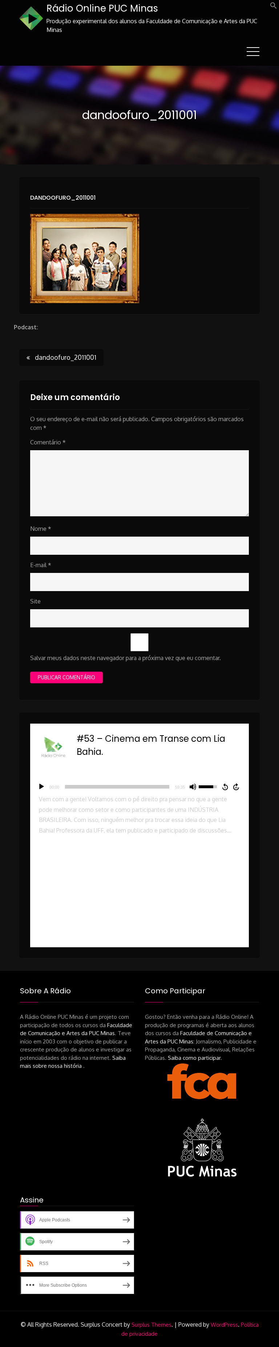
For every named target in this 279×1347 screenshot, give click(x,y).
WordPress (224, 1324)
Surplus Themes (151, 1324)
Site (35, 601)
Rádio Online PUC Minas (102, 8)
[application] (139, 787)
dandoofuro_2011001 (63, 198)
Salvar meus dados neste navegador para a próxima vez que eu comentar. (125, 658)
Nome (40, 528)
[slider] (117, 787)
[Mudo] (193, 786)
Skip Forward (236, 786)
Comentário (48, 442)
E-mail (40, 565)
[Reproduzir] (41, 786)
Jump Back (225, 786)
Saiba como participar (194, 1057)
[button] (273, 7)
